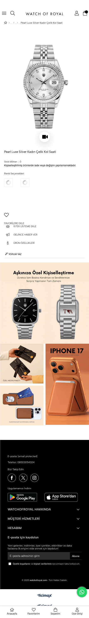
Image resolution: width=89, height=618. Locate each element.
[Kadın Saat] (17, 23)
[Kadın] (13, 23)
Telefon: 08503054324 (21, 462)
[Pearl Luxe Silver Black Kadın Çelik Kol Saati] (12, 188)
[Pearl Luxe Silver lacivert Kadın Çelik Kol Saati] (29, 188)
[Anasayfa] (9, 23)
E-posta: (22, 456)
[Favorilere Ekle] (44, 216)
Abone (75, 556)
